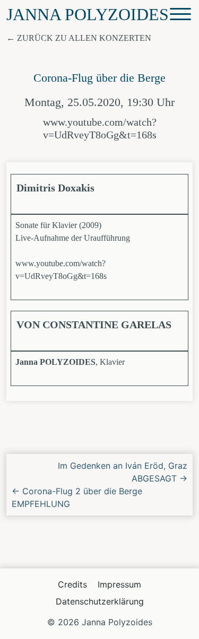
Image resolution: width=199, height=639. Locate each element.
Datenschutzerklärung (100, 601)
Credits (72, 584)
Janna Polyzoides (87, 14)
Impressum (119, 584)
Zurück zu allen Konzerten (84, 37)
